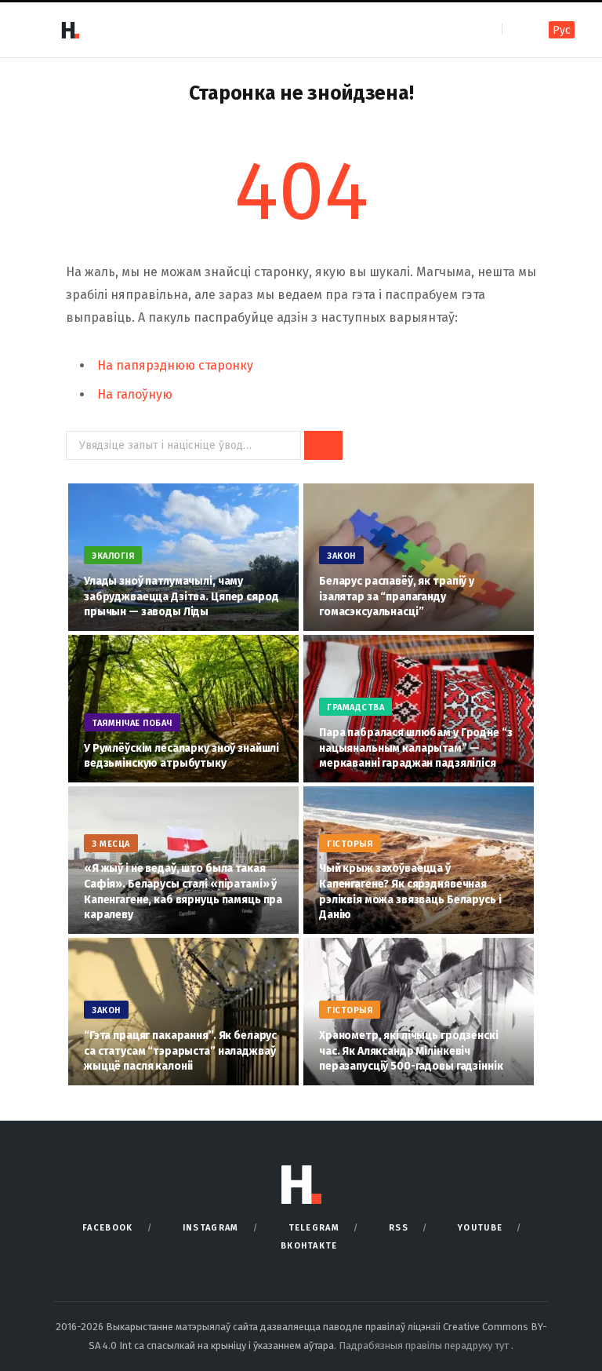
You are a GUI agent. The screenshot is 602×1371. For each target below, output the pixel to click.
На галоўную (134, 394)
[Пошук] (515, 29)
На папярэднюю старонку (175, 365)
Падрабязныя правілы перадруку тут (425, 1345)
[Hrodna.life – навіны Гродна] (70, 30)
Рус (562, 30)
